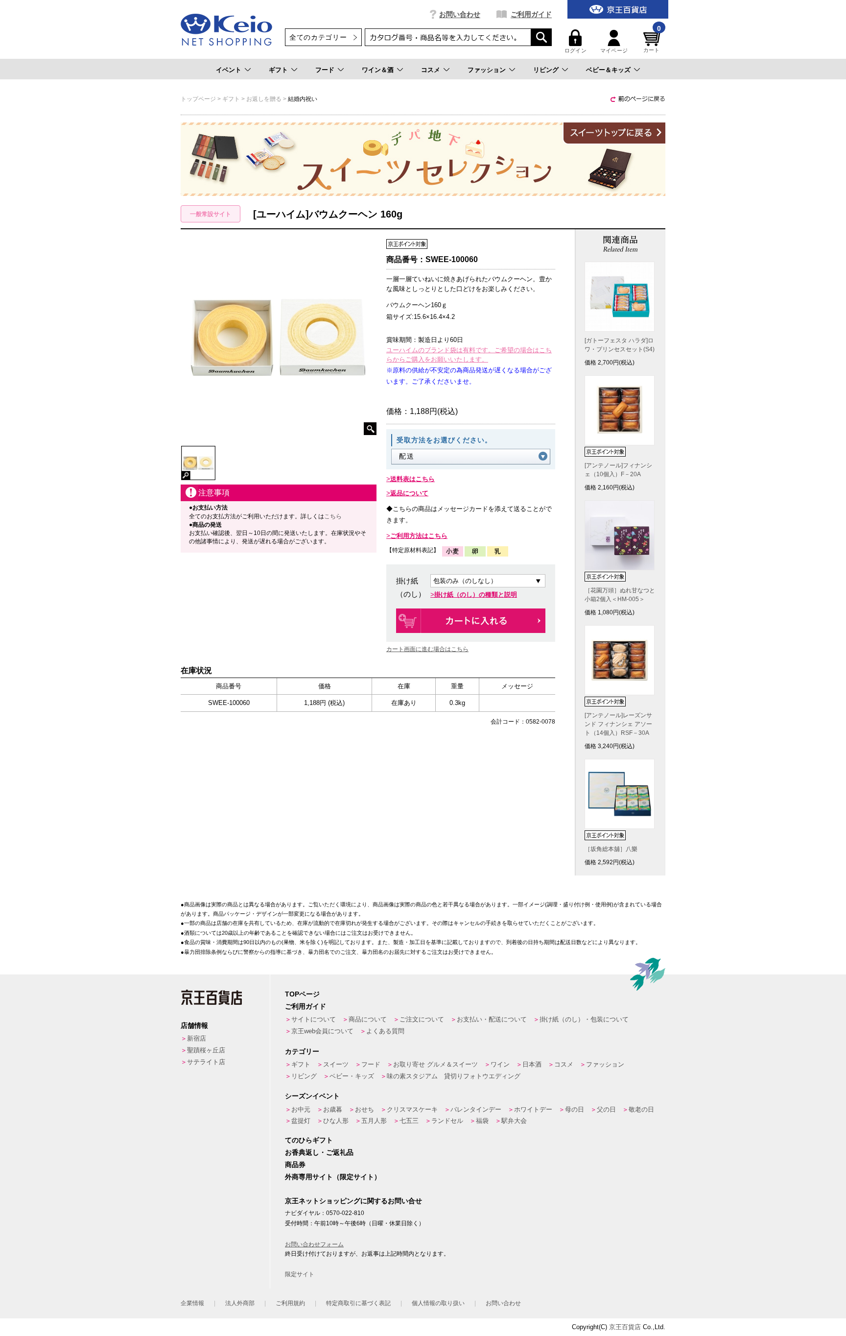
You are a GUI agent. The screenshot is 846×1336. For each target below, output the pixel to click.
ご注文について (422, 1019)
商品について (368, 1019)
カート (652, 41)
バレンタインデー (475, 1109)
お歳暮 (332, 1109)
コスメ (430, 69)
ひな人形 (336, 1120)
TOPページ (302, 994)
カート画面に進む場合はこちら (427, 649)
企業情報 (192, 1303)
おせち (364, 1109)
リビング (546, 69)
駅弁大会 (514, 1120)
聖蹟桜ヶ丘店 (206, 1050)
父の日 (606, 1109)
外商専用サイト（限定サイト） (333, 1177)
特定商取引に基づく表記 (358, 1303)
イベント (228, 69)
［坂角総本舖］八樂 (611, 849)
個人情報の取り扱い (438, 1303)
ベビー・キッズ (351, 1076)
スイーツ (336, 1064)
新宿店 (196, 1038)
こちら (333, 516)
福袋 (482, 1120)
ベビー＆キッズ (608, 69)
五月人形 (374, 1120)
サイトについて (313, 1019)
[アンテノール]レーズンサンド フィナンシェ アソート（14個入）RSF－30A (618, 724)
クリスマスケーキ (412, 1109)
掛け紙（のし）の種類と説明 (475, 594)
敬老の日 (641, 1109)
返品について (409, 493)
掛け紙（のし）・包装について (584, 1019)
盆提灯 (300, 1120)
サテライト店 (206, 1062)
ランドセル (447, 1120)
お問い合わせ (459, 14)
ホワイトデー (533, 1109)
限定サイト (299, 1274)
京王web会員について (322, 1031)
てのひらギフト (309, 1140)
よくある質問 (385, 1031)
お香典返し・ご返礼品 (319, 1152)
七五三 (409, 1120)
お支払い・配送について (492, 1019)
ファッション (487, 69)
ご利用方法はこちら (418, 535)
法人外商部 (240, 1303)
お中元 (300, 1109)
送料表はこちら (412, 479)
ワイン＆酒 (378, 69)
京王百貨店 (625, 1327)
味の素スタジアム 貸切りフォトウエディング (453, 1076)
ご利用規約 (290, 1303)
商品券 (295, 1164)
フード (324, 69)
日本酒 (531, 1064)
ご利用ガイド (531, 14)
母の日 (574, 1109)
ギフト (278, 69)
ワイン (500, 1064)
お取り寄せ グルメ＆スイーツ (435, 1064)
